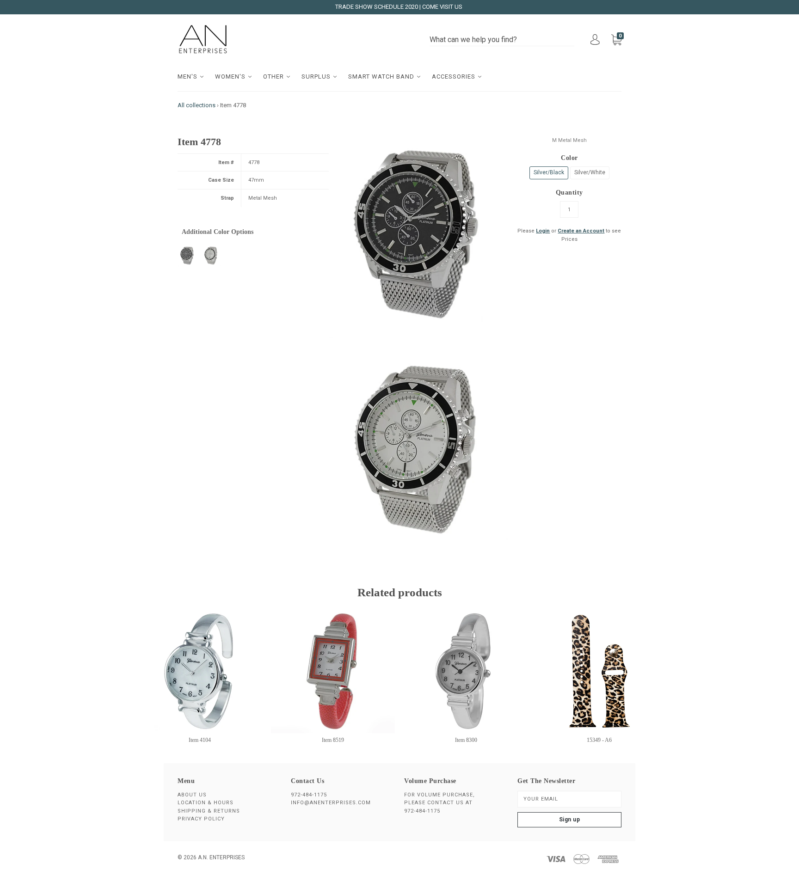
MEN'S (188, 76)
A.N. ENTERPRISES (221, 857)
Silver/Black (549, 172)
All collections (196, 105)
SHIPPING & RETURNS (209, 811)
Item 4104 (200, 740)
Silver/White (589, 172)
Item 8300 (466, 740)
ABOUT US (192, 795)
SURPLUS (316, 76)
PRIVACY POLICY (201, 819)
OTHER (274, 76)
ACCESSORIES (454, 76)
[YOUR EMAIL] (569, 799)
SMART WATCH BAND (382, 76)
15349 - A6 (599, 740)
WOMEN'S (231, 76)
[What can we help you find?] (502, 40)
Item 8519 (333, 740)
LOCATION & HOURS (206, 803)
